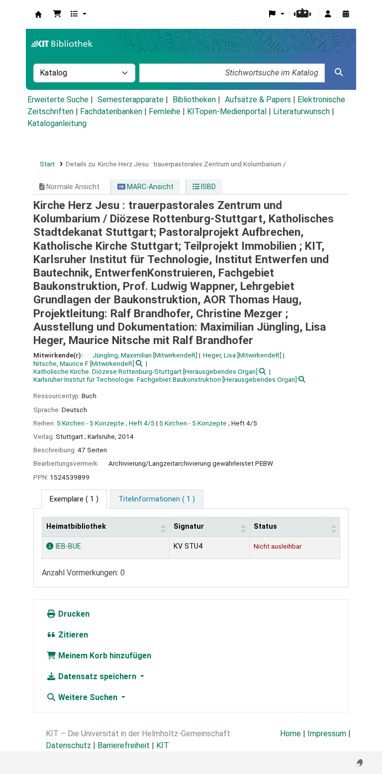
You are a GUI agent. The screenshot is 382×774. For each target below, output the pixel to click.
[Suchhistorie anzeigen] (345, 14)
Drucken (73, 614)
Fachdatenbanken (111, 111)
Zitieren (72, 634)
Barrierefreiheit (123, 745)
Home (290, 733)
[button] (57, 14)
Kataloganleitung (57, 123)
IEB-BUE (67, 546)
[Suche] (339, 72)
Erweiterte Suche (58, 99)
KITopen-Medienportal (227, 111)
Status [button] (265, 526)
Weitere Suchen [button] (87, 697)
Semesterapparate (130, 99)
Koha (38, 14)
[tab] (156, 499)
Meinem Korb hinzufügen (103, 655)
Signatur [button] (189, 526)
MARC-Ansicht (149, 187)
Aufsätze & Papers (258, 99)
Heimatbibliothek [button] (76, 526)
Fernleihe (165, 111)
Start (47, 164)
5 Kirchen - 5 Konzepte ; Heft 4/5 (106, 423)
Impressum (326, 733)
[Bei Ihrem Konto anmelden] (327, 14)
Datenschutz (68, 745)
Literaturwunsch (301, 111)
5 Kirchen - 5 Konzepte (193, 423)
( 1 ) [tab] (74, 499)
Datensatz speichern (97, 676)
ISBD (207, 187)
